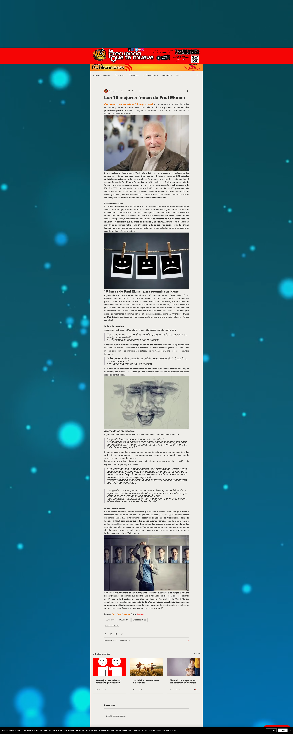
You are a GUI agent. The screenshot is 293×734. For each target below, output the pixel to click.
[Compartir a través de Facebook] (105, 634)
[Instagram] (142, 49)
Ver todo (197, 653)
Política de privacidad (169, 730)
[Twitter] (136, 49)
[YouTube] (139, 49)
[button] (197, 75)
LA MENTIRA (110, 620)
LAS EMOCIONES (139, 620)
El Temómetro (134, 75)
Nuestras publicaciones (101, 75)
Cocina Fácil (167, 75)
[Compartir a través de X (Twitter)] (111, 634)
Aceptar (283, 730)
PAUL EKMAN (124, 620)
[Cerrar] (290, 730)
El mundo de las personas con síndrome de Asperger (183, 681)
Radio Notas (119, 75)
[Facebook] (132, 49)
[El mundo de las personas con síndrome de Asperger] (183, 667)
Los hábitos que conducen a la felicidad (146, 681)
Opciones (271, 730)
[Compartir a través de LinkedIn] (116, 634)
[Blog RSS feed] (128, 67)
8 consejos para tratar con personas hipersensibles (108, 681)
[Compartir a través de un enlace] (122, 634)
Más (177, 75)
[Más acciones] (187, 90)
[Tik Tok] (129, 49)
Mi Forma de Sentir (151, 75)
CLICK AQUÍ (180, 59)
